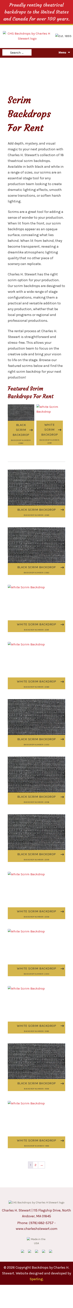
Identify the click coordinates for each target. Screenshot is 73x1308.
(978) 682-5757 (41, 1223)
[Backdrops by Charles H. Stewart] (27, 36)
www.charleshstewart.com (36, 1229)
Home (7, 61)
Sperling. (37, 1279)
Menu (62, 52)
